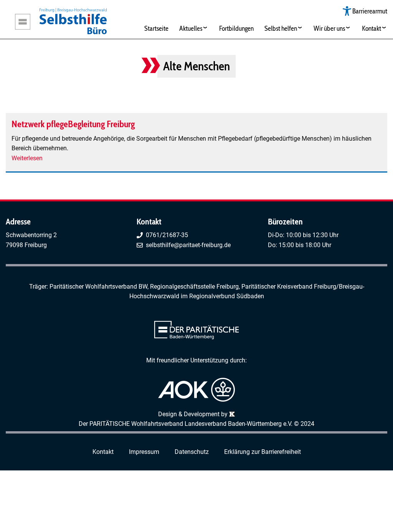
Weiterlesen (27, 158)
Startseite (156, 28)
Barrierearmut (369, 11)
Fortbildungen (236, 28)
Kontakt (371, 28)
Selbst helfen (280, 28)
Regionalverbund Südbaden (226, 296)
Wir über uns (329, 28)
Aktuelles (190, 28)
